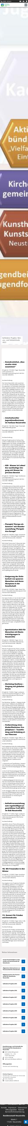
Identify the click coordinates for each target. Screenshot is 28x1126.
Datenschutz (22, 1108)
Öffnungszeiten (11, 1110)
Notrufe (21, 1110)
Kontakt (4, 1108)
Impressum (12, 1108)
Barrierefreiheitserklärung (14, 1112)
